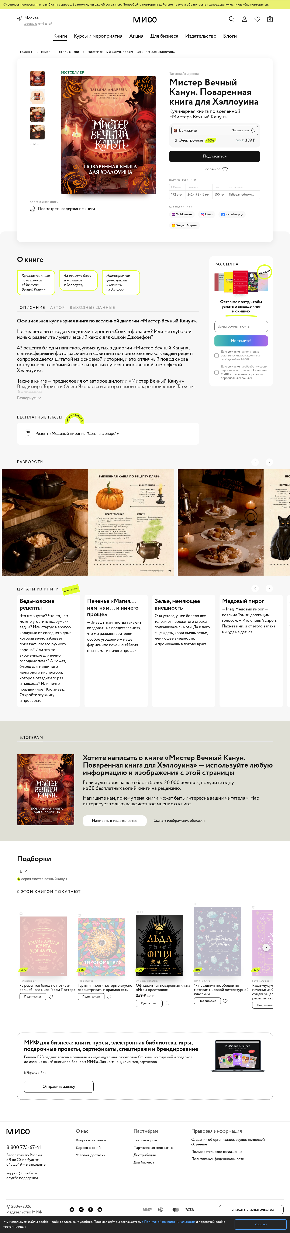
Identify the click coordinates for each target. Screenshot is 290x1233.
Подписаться (215, 156)
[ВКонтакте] (81, 1209)
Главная (26, 52)
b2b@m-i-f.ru (35, 1073)
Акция (136, 36)
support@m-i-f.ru (20, 1173)
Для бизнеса (164, 36)
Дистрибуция (145, 1155)
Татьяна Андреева (183, 74)
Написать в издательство (115, 821)
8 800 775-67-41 (23, 1148)
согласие (234, 351)
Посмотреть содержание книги (66, 209)
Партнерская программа (153, 1148)
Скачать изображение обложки (179, 820)
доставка (30, 24)
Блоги (230, 36)
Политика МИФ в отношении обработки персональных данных (244, 374)
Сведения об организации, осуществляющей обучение (228, 1142)
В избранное (210, 169)
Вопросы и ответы (91, 1140)
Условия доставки (91, 1155)
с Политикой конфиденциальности (168, 1221)
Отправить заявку (58, 1087)
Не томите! (241, 341)
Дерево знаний (88, 1148)
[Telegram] (99, 1209)
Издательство (201, 36)
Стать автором (145, 1140)
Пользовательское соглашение (216, 1152)
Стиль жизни (69, 52)
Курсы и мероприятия (98, 36)
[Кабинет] (245, 19)
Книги (60, 36)
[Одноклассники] (90, 1209)
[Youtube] (71, 1209)
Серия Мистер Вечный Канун (44, 879)
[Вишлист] (257, 19)
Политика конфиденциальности (217, 1159)
